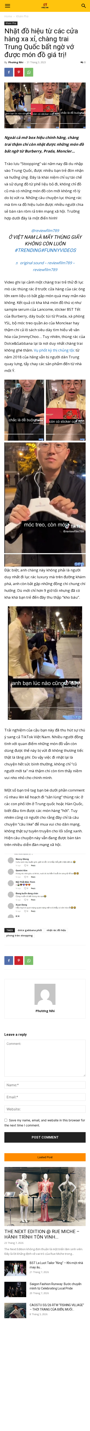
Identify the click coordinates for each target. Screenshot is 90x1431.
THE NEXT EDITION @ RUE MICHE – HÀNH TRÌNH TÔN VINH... (42, 1234)
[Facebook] (8, 72)
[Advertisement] (45, 1370)
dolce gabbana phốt (30, 930)
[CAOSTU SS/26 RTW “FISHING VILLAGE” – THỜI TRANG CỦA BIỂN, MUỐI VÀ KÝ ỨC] (15, 1310)
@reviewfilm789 (45, 230)
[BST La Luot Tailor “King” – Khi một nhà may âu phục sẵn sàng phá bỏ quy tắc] (15, 1268)
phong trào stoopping (19, 935)
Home (8, 16)
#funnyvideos (58, 250)
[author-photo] (45, 1005)
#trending (27, 250)
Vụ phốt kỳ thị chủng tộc (54, 350)
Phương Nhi (15, 62)
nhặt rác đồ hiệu (56, 930)
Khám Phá (22, 16)
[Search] (84, 6)
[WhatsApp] (28, 72)
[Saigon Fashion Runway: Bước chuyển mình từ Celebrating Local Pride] (15, 1289)
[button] (7, 6)
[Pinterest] (18, 72)
